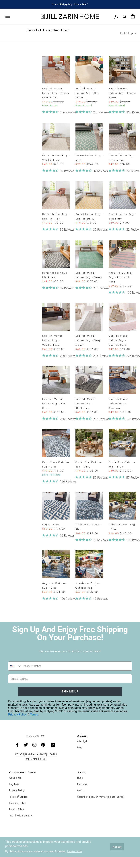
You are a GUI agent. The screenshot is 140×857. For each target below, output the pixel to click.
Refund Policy (16, 809)
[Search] (125, 16)
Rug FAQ (14, 784)
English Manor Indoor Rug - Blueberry (119, 403)
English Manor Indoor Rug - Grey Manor (88, 340)
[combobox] (15, 666)
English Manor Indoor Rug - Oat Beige (87, 93)
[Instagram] (34, 744)
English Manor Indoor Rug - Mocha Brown (122, 93)
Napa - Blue (50, 524)
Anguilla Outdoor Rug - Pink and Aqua (121, 277)
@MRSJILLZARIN (48, 754)
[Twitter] (26, 744)
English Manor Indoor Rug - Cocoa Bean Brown (55, 93)
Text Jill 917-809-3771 (21, 816)
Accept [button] (117, 846)
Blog (79, 747)
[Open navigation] (7, 16)
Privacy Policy (17, 714)
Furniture (82, 784)
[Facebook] (17, 744)
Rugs (80, 778)
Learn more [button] (74, 851)
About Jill (82, 741)
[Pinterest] (43, 744)
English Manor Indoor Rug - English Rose (119, 340)
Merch (80, 790)
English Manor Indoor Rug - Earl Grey (54, 403)
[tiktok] (53, 744)
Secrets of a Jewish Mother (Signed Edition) (100, 797)
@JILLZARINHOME (36, 759)
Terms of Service (18, 797)
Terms (34, 714)
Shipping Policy (17, 803)
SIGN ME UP (70, 691)
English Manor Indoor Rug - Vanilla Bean (52, 340)
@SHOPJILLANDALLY (26, 754)
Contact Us (15, 778)
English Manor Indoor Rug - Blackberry (85, 403)
